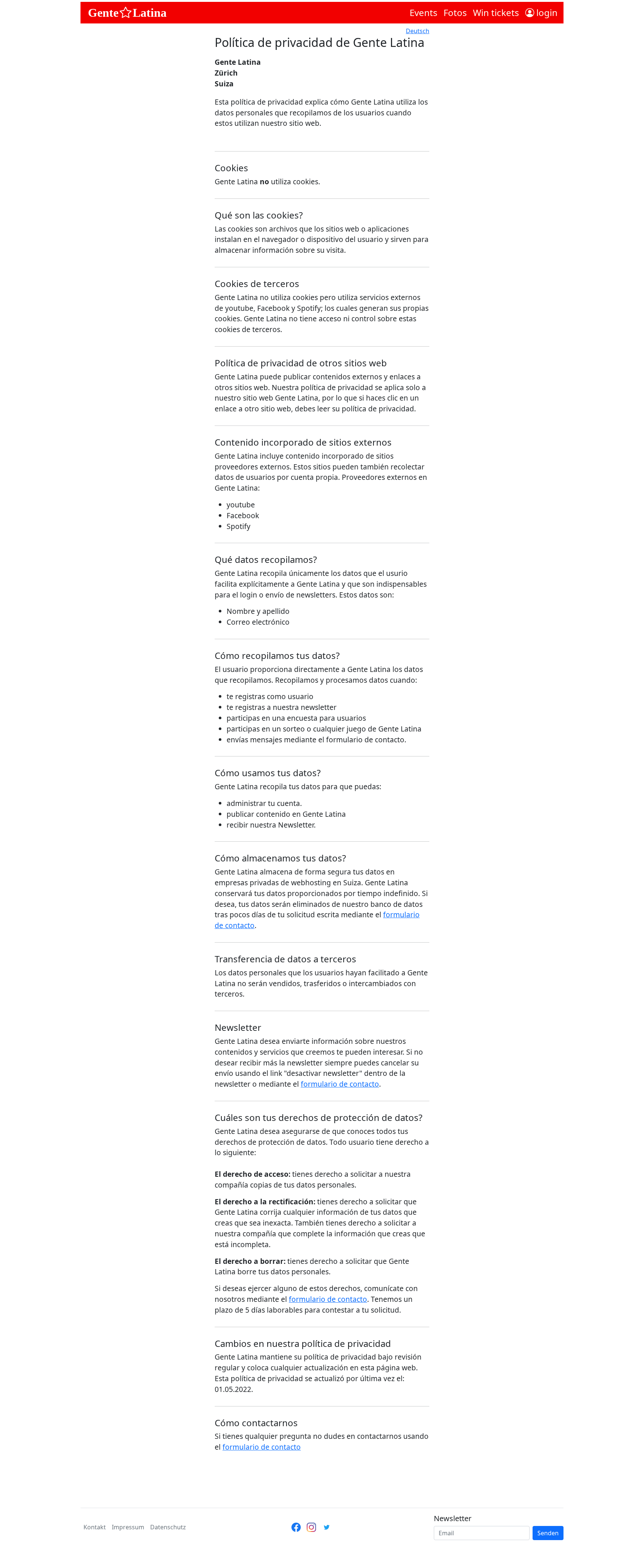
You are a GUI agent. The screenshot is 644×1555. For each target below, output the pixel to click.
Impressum (128, 1527)
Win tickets (496, 12)
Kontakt (94, 1527)
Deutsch (417, 31)
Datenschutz (168, 1527)
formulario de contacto (340, 1084)
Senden (548, 1533)
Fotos (455, 12)
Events (424, 12)
